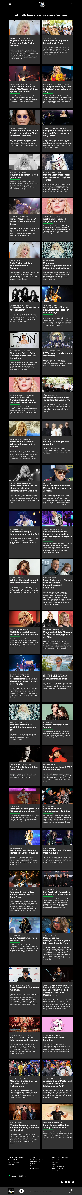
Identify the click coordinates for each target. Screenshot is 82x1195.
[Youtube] (73, 1182)
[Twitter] (69, 1182)
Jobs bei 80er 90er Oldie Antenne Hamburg (37, 1160)
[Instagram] (62, 1182)
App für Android (13, 1162)
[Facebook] (66, 1182)
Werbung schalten (57, 1168)
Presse (32, 1166)
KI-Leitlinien (55, 1171)
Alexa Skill (11, 1164)
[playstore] (12, 1176)
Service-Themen (35, 1168)
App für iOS (12, 1160)
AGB (53, 1164)
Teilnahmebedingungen (59, 1166)
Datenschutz (56, 1160)
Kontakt (32, 1163)
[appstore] (22, 1176)
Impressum (55, 1162)
